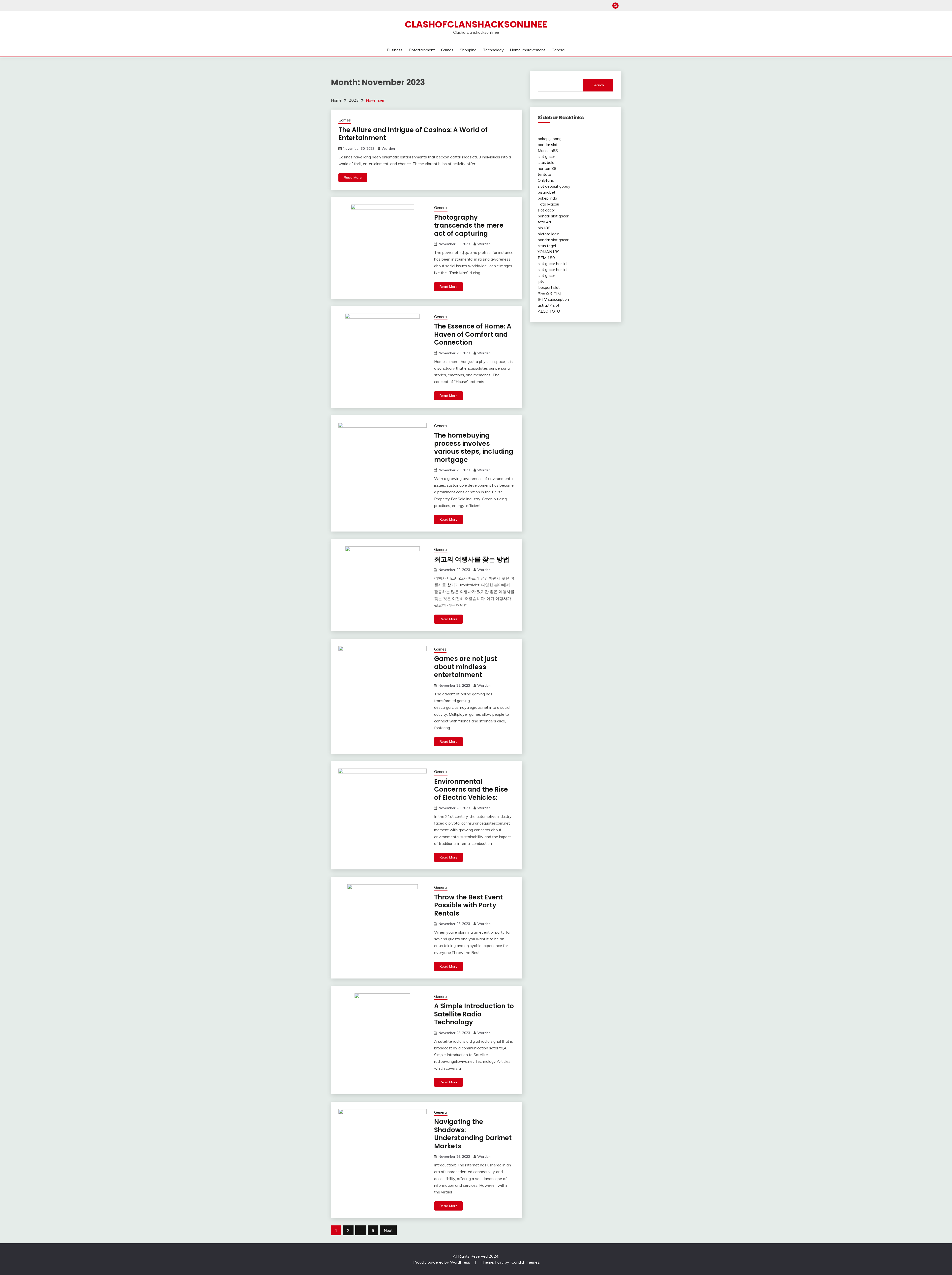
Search (598, 85)
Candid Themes (525, 1262)
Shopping (468, 49)
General (558, 49)
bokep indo (547, 198)
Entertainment (422, 49)
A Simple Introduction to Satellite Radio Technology (474, 1014)
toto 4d (544, 221)
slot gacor (546, 156)
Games (447, 49)
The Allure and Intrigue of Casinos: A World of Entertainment (413, 134)
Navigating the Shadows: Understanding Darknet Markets (473, 1134)
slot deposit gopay (554, 186)
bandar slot (548, 144)
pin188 (544, 227)
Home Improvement (527, 49)
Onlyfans (546, 180)
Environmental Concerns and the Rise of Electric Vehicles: (471, 789)
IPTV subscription (553, 299)
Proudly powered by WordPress (442, 1262)
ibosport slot (549, 287)
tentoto (544, 174)
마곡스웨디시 (550, 293)
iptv (541, 281)
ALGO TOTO (549, 311)
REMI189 (546, 257)
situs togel (547, 245)
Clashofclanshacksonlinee (476, 24)
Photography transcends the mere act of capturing (469, 225)
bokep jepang (550, 138)
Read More (353, 177)
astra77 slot (548, 305)
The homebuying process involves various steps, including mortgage (473, 447)
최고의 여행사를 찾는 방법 (471, 559)
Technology (493, 49)
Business (395, 49)
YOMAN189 (549, 251)
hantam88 (547, 168)
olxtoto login (549, 233)
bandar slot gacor (553, 215)
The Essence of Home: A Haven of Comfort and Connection (472, 334)
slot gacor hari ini (552, 263)
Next (388, 1230)
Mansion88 (548, 150)
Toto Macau (548, 204)
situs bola (546, 162)
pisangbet (546, 192)
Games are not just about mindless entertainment (465, 666)
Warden (388, 148)
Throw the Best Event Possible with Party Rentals (468, 905)
